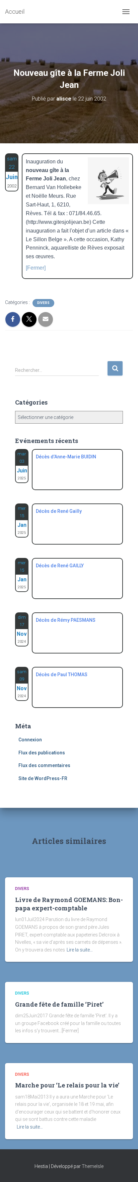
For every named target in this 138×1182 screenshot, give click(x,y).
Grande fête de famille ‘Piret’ (59, 1004)
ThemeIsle (93, 1166)
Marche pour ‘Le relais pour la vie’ (67, 1085)
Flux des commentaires (44, 765)
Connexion (30, 739)
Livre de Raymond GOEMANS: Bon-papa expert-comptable (69, 904)
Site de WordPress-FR (42, 778)
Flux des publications (41, 752)
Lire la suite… (80, 949)
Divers (43, 303)
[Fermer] (36, 268)
